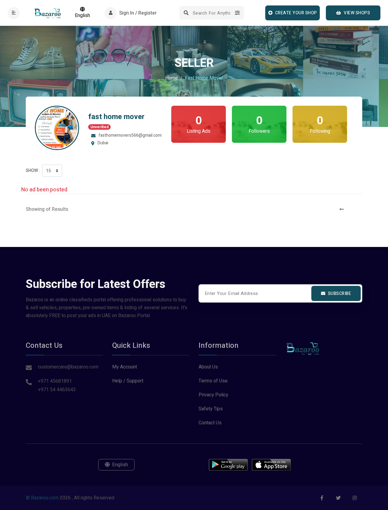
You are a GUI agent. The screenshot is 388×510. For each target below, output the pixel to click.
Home (171, 78)
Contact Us (210, 422)
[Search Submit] (186, 13)
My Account (124, 367)
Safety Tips (211, 408)
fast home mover (116, 116)
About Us (208, 367)
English (82, 15)
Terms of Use (213, 381)
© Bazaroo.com (42, 497)
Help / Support (127, 381)
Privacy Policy (213, 395)
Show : (33, 170)
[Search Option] (237, 13)
